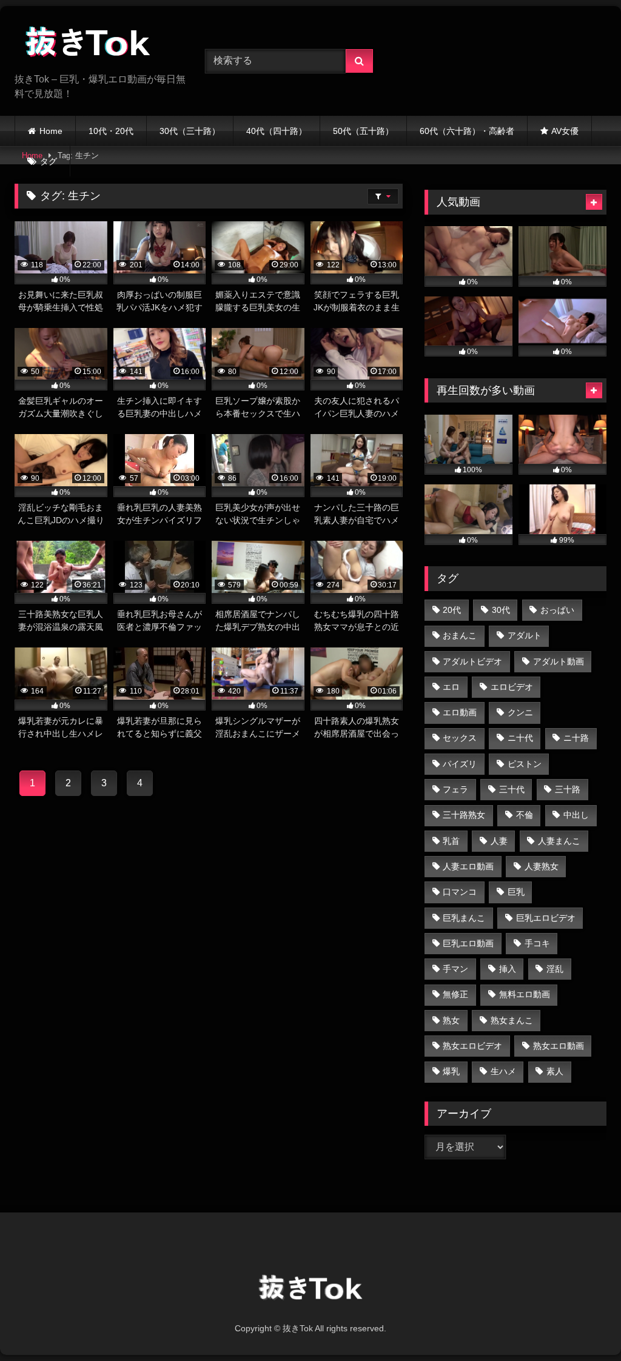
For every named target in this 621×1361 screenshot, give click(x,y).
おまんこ (460, 635)
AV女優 (565, 131)
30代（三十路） (189, 131)
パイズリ (460, 764)
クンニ (520, 712)
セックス (460, 738)
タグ (48, 161)
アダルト (525, 635)
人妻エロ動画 (468, 866)
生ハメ (503, 1071)
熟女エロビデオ (472, 1046)
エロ (451, 687)
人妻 (499, 841)
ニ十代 (520, 738)
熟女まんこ (512, 1020)
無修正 (455, 994)
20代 (452, 610)
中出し (576, 815)
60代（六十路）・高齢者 (467, 131)
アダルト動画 (558, 661)
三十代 (512, 789)
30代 (501, 610)
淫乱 (554, 969)
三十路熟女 (464, 815)
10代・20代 (111, 131)
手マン (455, 969)
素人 (554, 1071)
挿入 (507, 969)
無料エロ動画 (524, 994)
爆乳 (451, 1071)
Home (50, 131)
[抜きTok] (96, 44)
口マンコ (460, 892)
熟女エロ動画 (558, 1046)
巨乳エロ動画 (468, 943)
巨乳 (516, 892)
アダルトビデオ (472, 661)
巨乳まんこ (464, 918)
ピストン (525, 764)
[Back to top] (583, 1325)
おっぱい (557, 610)
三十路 (567, 789)
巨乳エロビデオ (546, 918)
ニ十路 (576, 738)
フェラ (455, 789)
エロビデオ (512, 687)
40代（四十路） (276, 131)
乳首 (451, 841)
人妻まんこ (559, 841)
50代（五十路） (363, 131)
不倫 (524, 815)
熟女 (451, 1020)
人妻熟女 (542, 866)
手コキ (537, 943)
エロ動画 (460, 712)
